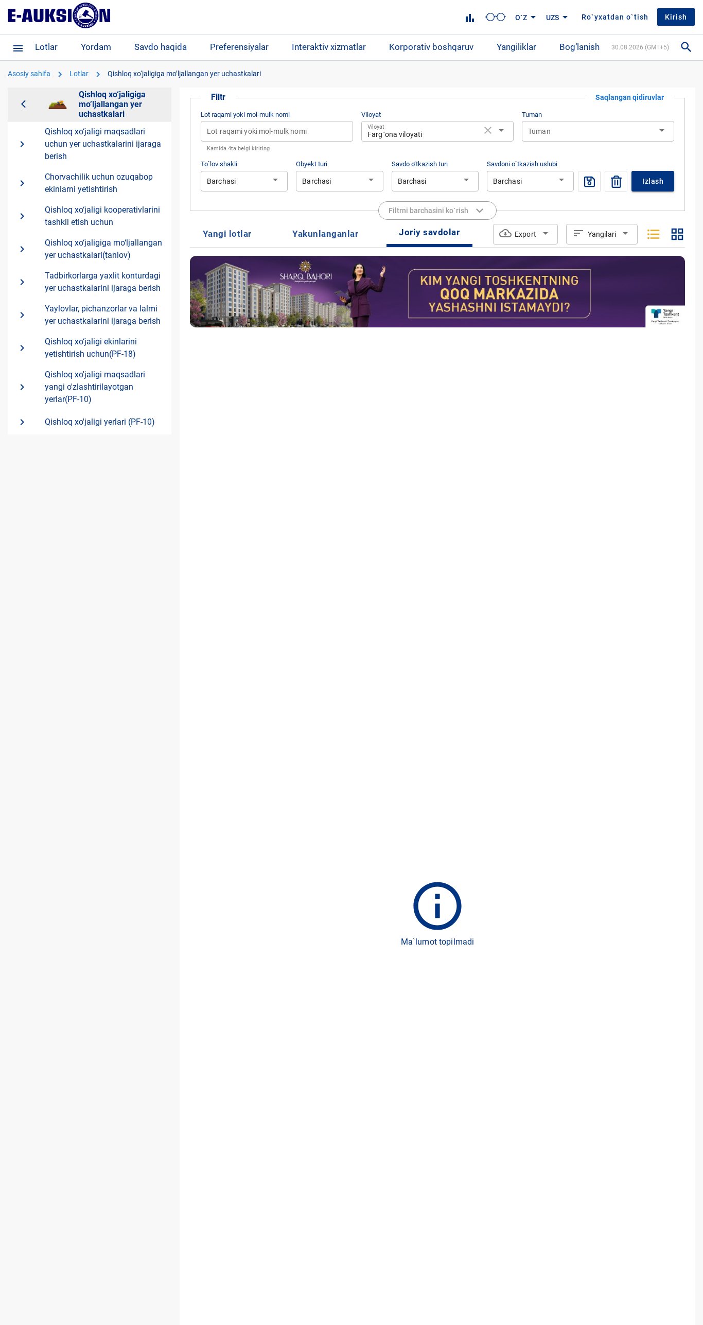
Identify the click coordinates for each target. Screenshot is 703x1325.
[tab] (227, 234)
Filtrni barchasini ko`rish (428, 210)
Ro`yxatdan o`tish (615, 17)
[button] (495, 17)
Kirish (676, 17)
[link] (470, 18)
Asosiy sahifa (29, 73)
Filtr (218, 97)
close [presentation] (488, 130)
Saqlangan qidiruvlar (629, 97)
